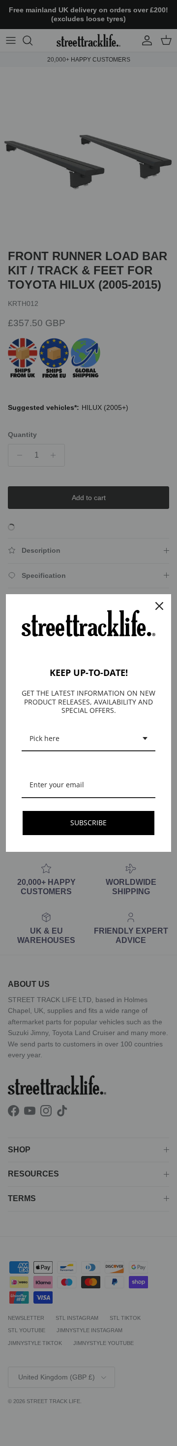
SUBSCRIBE (88, 822)
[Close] (159, 606)
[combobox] (88, 739)
